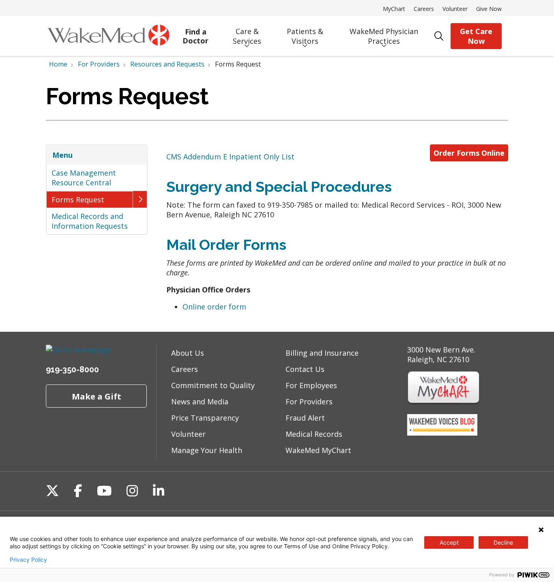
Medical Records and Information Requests (90, 221)
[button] (140, 199)
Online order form (214, 306)
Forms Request (78, 199)
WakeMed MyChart (318, 450)
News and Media (199, 401)
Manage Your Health (206, 450)
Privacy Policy (28, 559)
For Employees (311, 385)
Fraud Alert (305, 418)
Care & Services (247, 36)
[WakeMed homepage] (108, 36)
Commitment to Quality (213, 385)
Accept (449, 542)
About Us (187, 353)
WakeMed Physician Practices (384, 36)
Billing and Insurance (322, 353)
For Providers (309, 401)
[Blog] (442, 433)
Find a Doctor (195, 36)
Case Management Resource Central (84, 177)
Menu (62, 155)
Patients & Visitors (305, 36)
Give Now (489, 9)
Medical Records (314, 434)
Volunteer (455, 9)
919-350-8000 (72, 369)
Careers (424, 9)
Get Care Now (476, 36)
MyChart (394, 9)
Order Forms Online (469, 153)
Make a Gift (96, 396)
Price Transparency (205, 418)
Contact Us (305, 369)
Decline (503, 542)
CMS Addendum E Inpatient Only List (230, 156)
